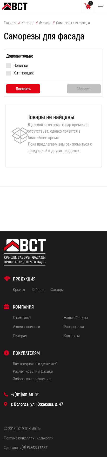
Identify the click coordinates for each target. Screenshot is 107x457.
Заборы (38, 289)
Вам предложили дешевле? (35, 363)
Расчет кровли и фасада (33, 371)
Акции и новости (26, 326)
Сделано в (12, 447)
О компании (22, 317)
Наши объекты (76, 317)
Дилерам (20, 335)
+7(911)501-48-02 (25, 394)
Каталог (28, 23)
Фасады (45, 23)
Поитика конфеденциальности (29, 438)
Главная (10, 23)
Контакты (72, 335)
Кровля (19, 289)
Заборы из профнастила (32, 379)
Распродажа (74, 326)
